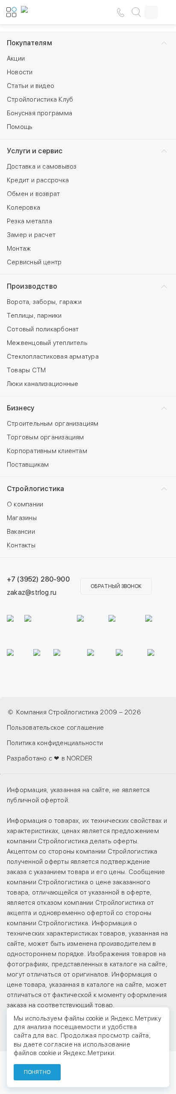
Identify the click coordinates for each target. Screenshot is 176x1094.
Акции (16, 58)
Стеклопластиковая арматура (53, 356)
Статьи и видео (30, 86)
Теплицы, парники (34, 315)
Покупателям (29, 43)
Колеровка (23, 207)
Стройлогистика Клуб (40, 99)
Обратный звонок (116, 586)
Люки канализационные (43, 384)
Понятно (37, 1072)
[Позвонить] (120, 12)
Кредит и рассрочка (38, 180)
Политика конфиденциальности (55, 743)
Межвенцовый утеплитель (47, 343)
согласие (58, 1044)
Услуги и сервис (34, 151)
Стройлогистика (35, 489)
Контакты (21, 545)
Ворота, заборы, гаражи (44, 302)
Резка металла (29, 221)
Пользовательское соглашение (55, 727)
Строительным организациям (53, 423)
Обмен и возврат (33, 194)
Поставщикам (28, 464)
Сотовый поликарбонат (43, 329)
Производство (32, 286)
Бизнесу (20, 408)
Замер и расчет (31, 235)
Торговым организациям (45, 437)
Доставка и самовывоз (42, 166)
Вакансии (21, 531)
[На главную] (46, 12)
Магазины (22, 518)
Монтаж (19, 248)
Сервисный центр (34, 262)
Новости (20, 72)
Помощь (19, 127)
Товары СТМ (26, 370)
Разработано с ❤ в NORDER (49, 758)
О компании (25, 504)
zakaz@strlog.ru (31, 592)
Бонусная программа (39, 113)
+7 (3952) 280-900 (38, 579)
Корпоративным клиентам (47, 451)
